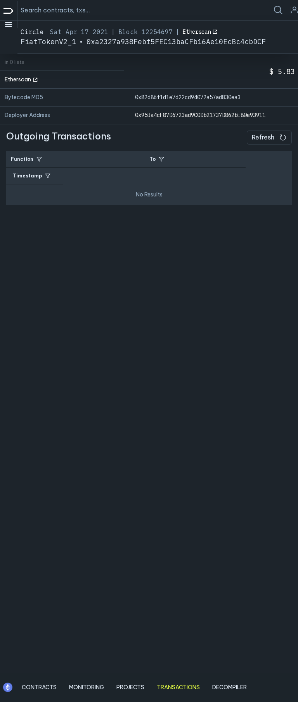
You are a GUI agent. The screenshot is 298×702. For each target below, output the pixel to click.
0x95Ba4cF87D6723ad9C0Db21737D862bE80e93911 (200, 115)
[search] (278, 10)
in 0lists (14, 62)
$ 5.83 (282, 71)
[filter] (39, 159)
